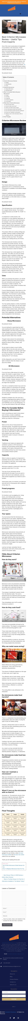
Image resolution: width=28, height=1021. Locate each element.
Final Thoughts (7, 116)
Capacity (8, 98)
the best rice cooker (19, 854)
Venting (7, 96)
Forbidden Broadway (10, 1012)
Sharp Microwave (9, 88)
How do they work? (10, 104)
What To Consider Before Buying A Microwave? (12, 92)
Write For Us (13, 984)
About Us (12, 974)
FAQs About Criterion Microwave (11, 103)
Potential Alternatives (9, 87)
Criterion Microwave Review (10, 81)
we (24, 64)
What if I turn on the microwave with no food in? (14, 114)
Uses (7, 85)
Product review (14, 979)
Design (7, 82)
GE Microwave (9, 90)
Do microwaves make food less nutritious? (15, 110)
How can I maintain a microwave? (13, 112)
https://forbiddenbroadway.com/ (9, 942)
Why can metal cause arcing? (12, 107)
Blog (11, 976)
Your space (8, 101)
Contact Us (13, 982)
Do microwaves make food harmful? (13, 109)
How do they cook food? (11, 106)
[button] (20, 14)
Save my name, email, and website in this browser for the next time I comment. (14, 919)
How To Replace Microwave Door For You (13, 868)
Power (7, 95)
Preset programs (9, 99)
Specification (8, 84)
